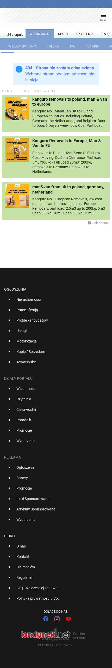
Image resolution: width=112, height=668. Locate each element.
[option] (54, 301)
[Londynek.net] (53, 18)
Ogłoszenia (15, 289)
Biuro (9, 536)
